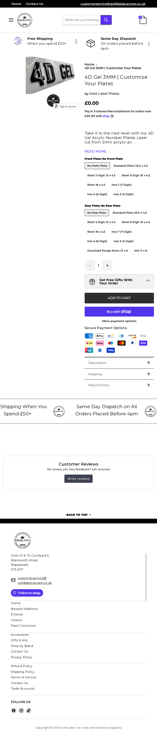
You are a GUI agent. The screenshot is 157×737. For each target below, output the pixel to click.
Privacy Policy (21, 657)
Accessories (20, 635)
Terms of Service (23, 677)
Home (16, 4)
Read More (96, 151)
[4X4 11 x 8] (141, 255)
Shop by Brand (22, 646)
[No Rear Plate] (97, 217)
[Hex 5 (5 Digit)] (124, 198)
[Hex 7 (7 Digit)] (122, 189)
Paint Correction (23, 626)
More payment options (119, 321)
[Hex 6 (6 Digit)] (98, 198)
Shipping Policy (22, 672)
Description (97, 363)
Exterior (17, 614)
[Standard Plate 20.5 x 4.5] (131, 170)
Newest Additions (24, 609)
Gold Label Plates (104, 94)
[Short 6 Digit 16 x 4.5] (136, 180)
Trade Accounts (22, 688)
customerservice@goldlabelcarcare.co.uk (113, 4)
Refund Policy (99, 385)
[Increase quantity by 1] (107, 265)
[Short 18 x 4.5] (97, 189)
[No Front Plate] (98, 170)
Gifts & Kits (19, 640)
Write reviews (78, 479)
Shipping (95, 374)
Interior (16, 620)
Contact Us (34, 4)
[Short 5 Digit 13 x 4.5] (102, 180)
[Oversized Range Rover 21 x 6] (108, 255)
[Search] (106, 20)
